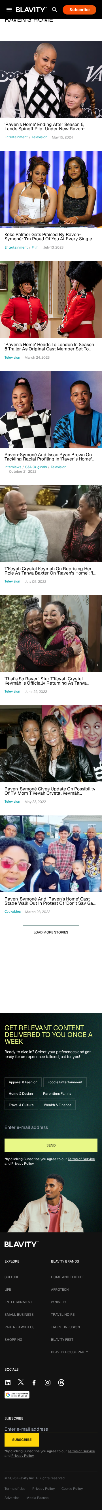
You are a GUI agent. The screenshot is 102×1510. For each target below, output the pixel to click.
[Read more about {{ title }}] (51, 79)
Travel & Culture (21, 1105)
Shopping (13, 1339)
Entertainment (18, 1302)
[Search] (54, 9)
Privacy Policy (22, 1163)
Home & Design (21, 1093)
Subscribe (79, 9)
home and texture (67, 1277)
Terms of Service (81, 1159)
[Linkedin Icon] (8, 1382)
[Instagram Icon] (47, 1382)
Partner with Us (20, 1327)
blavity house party (69, 1352)
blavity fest (62, 1339)
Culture (12, 1277)
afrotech (60, 1289)
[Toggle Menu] (9, 9)
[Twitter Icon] (21, 1382)
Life (8, 1289)
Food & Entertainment (65, 1082)
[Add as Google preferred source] (17, 1395)
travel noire (63, 1314)
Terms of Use (15, 1488)
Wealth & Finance (57, 1105)
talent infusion (65, 1327)
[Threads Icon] (61, 1382)
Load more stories (51, 932)
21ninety (58, 1302)
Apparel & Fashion (23, 1082)
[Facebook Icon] (34, 1382)
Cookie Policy (72, 1488)
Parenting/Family (57, 1093)
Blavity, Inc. (26, 1478)
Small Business (19, 1314)
